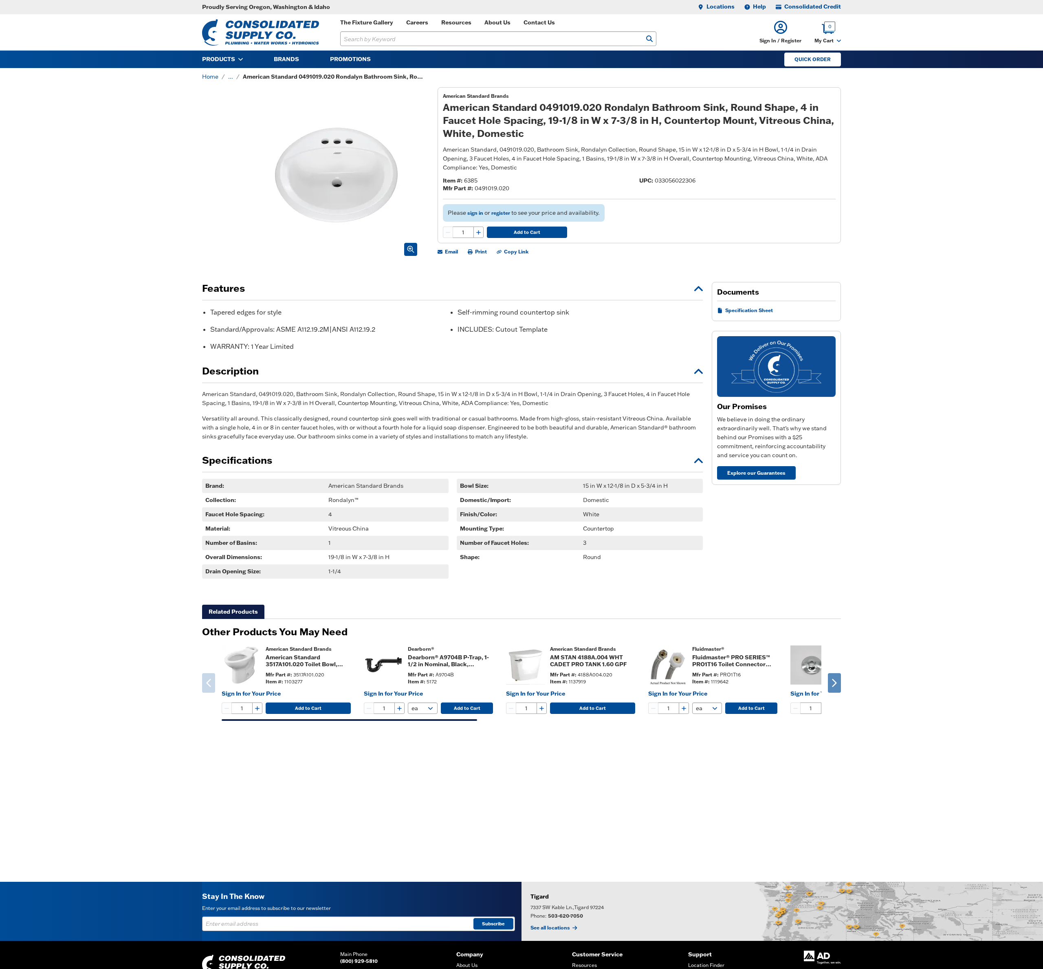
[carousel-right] (834, 683)
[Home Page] (260, 32)
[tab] (233, 612)
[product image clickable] (241, 665)
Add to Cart (527, 232)
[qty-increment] (478, 232)
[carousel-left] (208, 683)
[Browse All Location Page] (782, 911)
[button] (780, 32)
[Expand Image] (410, 249)
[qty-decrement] (448, 232)
